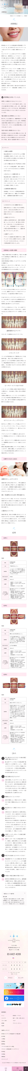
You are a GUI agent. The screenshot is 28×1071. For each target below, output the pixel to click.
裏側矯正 (3, 1043)
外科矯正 (3, 1054)
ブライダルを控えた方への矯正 (7, 1046)
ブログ (14, 1020)
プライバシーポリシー (17, 1023)
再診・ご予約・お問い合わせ (18, 1018)
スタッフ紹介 (4, 1020)
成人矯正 (3, 1036)
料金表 (2, 1025)
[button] (25, 550)
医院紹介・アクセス (17, 1015)
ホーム (2, 1015)
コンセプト (3, 1018)
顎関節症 (3, 1056)
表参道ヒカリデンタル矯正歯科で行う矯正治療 (10, 1033)
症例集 (2, 1023)
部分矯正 (3, 1051)
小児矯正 (3, 1038)
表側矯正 (3, 1041)
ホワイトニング (4, 1059)
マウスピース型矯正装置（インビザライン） (10, 1049)
